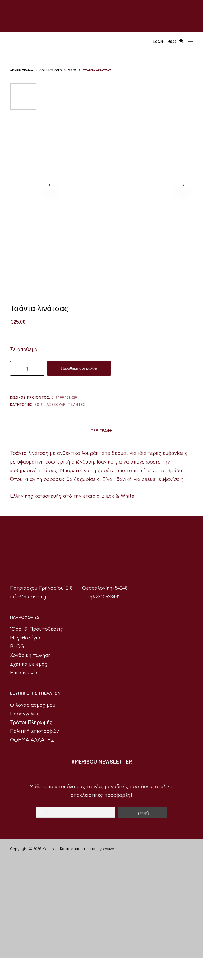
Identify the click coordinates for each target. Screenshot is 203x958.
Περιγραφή (102, 430)
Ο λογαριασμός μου (33, 704)
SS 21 (39, 404)
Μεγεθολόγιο (25, 637)
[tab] (101, 430)
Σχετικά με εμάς (28, 663)
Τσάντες (76, 404)
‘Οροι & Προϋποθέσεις (36, 628)
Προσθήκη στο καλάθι (79, 368)
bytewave (105, 848)
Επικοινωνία (24, 672)
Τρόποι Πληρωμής (31, 722)
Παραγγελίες (25, 713)
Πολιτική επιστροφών (34, 730)
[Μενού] (190, 41)
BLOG (17, 646)
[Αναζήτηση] (12, 42)
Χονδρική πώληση (30, 655)
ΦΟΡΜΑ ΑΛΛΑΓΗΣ (32, 739)
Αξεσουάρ (56, 404)
